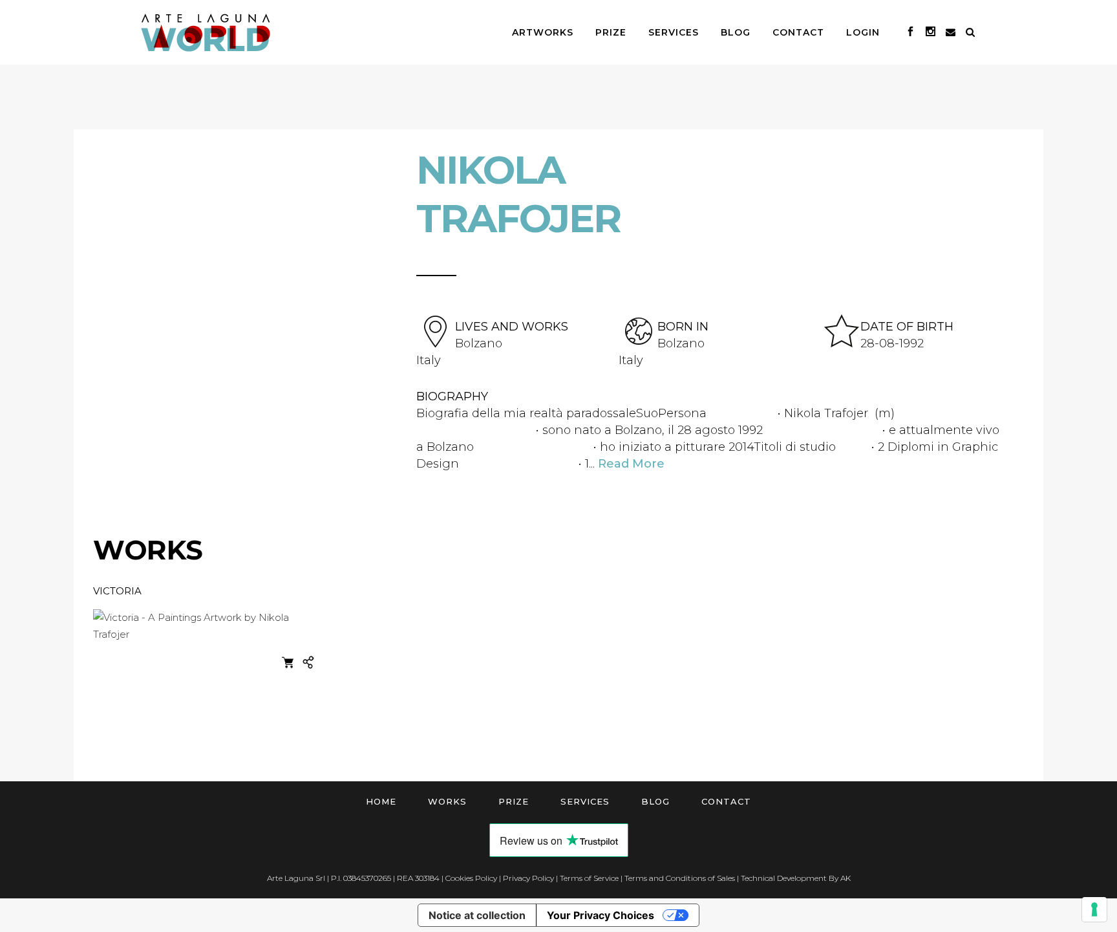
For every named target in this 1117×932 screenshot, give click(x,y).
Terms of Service (589, 878)
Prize (513, 801)
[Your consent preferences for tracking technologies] (1094, 909)
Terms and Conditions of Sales (679, 878)
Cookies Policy (471, 878)
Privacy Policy (528, 878)
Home (381, 801)
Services (585, 801)
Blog (655, 801)
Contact (726, 801)
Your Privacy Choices (600, 915)
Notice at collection (477, 915)
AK (845, 878)
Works (447, 801)
